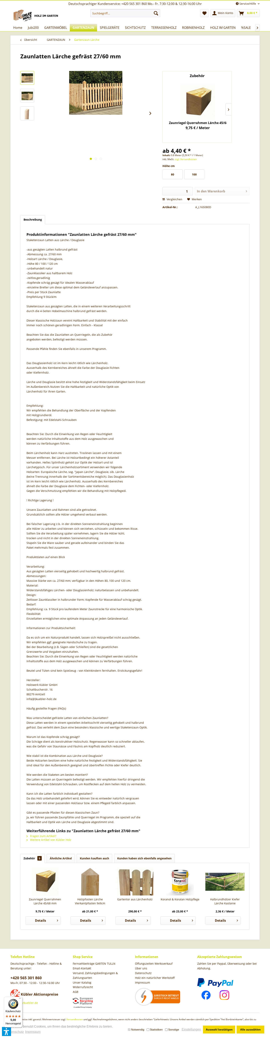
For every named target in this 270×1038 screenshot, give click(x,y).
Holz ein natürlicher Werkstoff (155, 978)
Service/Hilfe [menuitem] (248, 4)
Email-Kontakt (82, 968)
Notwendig (137, 1029)
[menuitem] (125, 13)
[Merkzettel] (204, 13)
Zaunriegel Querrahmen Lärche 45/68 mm (45, 901)
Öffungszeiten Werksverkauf (154, 963)
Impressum (142, 982)
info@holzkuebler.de (24, 1003)
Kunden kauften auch (94, 858)
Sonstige (173, 1029)
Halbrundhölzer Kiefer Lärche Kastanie (225, 901)
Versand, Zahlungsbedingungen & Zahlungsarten (95, 975)
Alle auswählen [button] (250, 1029)
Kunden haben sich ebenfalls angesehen (144, 858)
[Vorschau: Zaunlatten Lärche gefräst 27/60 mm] (27, 78)
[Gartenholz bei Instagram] (224, 995)
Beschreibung (33, 219)
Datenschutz (143, 973)
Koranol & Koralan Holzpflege (180, 899)
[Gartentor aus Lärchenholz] (135, 881)
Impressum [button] (33, 1031)
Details (40, 920)
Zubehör (32, 858)
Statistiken (156, 1029)
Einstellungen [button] (191, 1029)
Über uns (141, 968)
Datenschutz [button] (15, 1031)
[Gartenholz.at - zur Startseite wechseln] (36, 15)
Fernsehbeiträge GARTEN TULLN (94, 963)
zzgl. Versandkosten (186, 159)
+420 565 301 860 (26, 977)
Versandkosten (74, 1019)
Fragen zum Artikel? (42, 836)
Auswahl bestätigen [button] (219, 1029)
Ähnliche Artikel (61, 858)
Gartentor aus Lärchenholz (135, 899)
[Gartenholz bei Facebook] (206, 995)
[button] (6, 1031)
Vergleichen (174, 199)
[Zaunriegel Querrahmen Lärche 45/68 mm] (45, 881)
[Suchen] (156, 13)
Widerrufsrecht (83, 987)
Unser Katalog (82, 982)
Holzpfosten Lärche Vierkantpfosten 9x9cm (198, 123)
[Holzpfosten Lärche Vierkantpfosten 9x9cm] (198, 102)
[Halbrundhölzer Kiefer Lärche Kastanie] (225, 881)
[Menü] (20, 999)
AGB (75, 992)
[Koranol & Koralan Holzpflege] (180, 881)
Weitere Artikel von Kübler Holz (50, 840)
